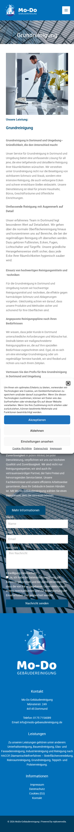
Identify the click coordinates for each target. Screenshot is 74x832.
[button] (68, 383)
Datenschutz (41, 448)
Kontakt (37, 798)
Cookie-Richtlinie (22, 448)
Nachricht (12, 547)
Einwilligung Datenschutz (21, 573)
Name (9, 517)
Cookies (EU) (37, 793)
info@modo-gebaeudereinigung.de (41, 722)
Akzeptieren (37, 420)
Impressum (56, 448)
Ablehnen (37, 430)
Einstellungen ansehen (37, 441)
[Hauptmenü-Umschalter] (66, 10)
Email (9, 532)
